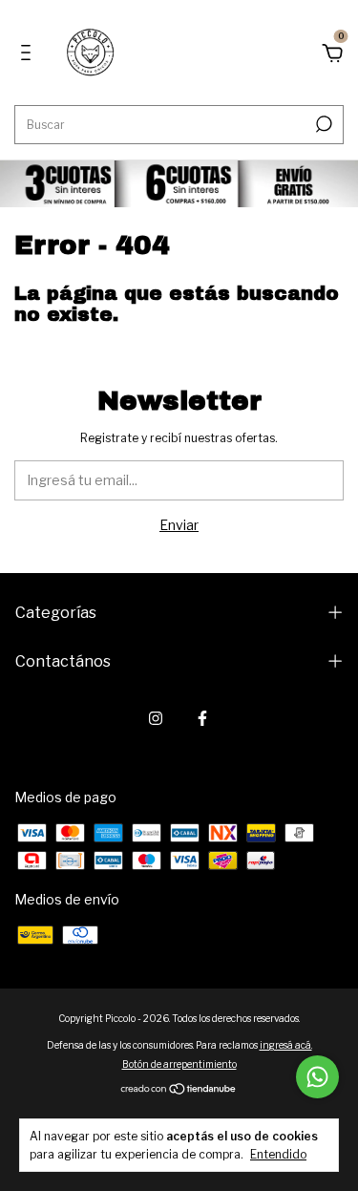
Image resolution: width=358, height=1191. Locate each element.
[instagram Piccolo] (155, 718)
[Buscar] (322, 124)
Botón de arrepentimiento (179, 1064)
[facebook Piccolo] (202, 718)
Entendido (278, 1154)
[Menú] (29, 55)
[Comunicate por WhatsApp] (317, 1076)
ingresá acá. (286, 1045)
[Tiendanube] (179, 1090)
